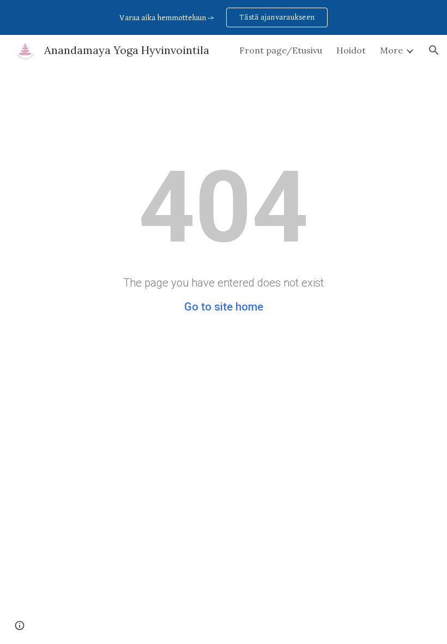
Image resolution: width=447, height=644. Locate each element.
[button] (434, 50)
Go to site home (223, 306)
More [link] (391, 50)
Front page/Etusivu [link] (280, 50)
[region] (223, 17)
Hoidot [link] (351, 50)
